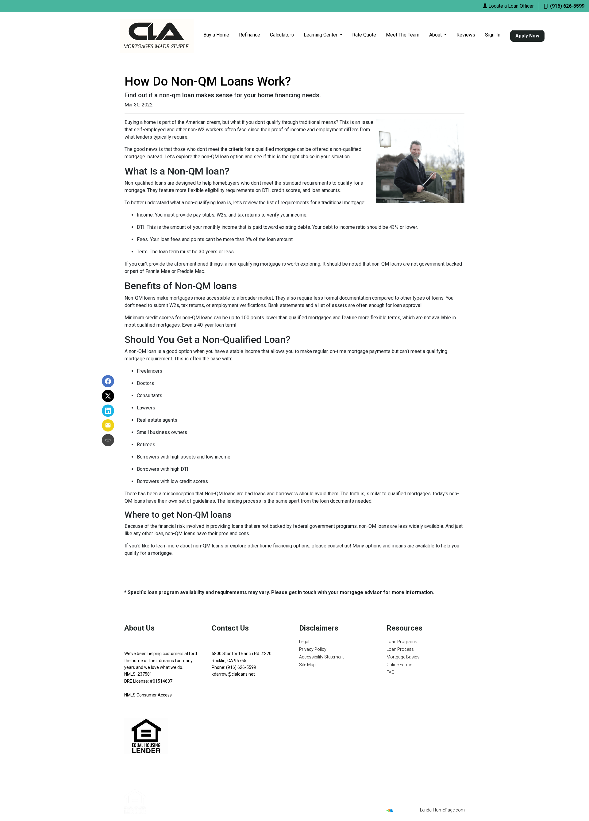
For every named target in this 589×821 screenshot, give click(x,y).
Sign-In (492, 35)
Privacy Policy (312, 649)
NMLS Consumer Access (148, 694)
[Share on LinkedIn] (108, 411)
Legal (304, 641)
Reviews (465, 35)
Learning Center (321, 35)
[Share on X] (108, 396)
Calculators (282, 35)
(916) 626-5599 (567, 6)
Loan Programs (402, 641)
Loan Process (400, 649)
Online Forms (400, 664)
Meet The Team (402, 35)
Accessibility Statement (321, 656)
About (436, 35)
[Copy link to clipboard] (108, 440)
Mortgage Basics (403, 656)
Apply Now (527, 36)
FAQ (391, 672)
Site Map (307, 664)
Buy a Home (216, 35)
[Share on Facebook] (108, 381)
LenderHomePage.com (442, 810)
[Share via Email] (108, 425)
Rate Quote (364, 35)
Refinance (249, 35)
